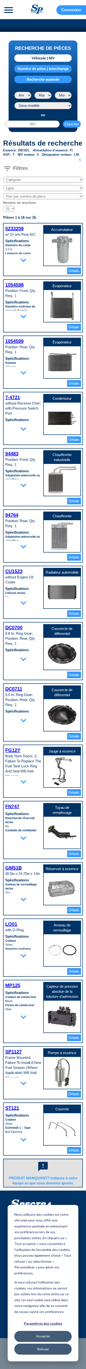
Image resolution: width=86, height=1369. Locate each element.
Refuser (43, 1349)
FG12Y (12, 750)
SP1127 (13, 1051)
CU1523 (13, 571)
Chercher (71, 124)
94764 (11, 515)
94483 (11, 453)
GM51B (13, 867)
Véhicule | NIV (43, 58)
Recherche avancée (43, 79)
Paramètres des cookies (43, 1323)
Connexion (71, 10)
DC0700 (13, 627)
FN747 (12, 806)
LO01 (11, 924)
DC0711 (13, 688)
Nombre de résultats (19, 202)
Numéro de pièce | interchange (43, 69)
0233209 (14, 228)
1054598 (14, 284)
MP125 (12, 985)
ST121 (12, 1108)
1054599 (14, 341)
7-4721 (12, 397)
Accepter (43, 1336)
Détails (74, 271)
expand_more (23, 260)
